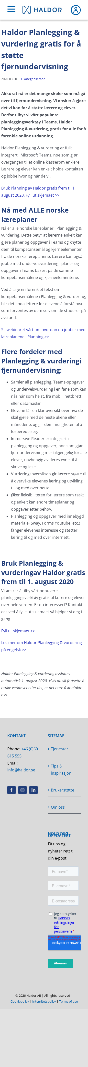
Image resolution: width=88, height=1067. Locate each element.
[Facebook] (11, 790)
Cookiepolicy (20, 1001)
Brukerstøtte (62, 790)
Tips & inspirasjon (61, 769)
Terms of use (68, 1001)
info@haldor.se (21, 770)
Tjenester (59, 749)
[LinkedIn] (33, 790)
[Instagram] (22, 790)
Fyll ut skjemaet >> (18, 631)
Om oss (58, 807)
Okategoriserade (33, 79)
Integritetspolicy (44, 1001)
